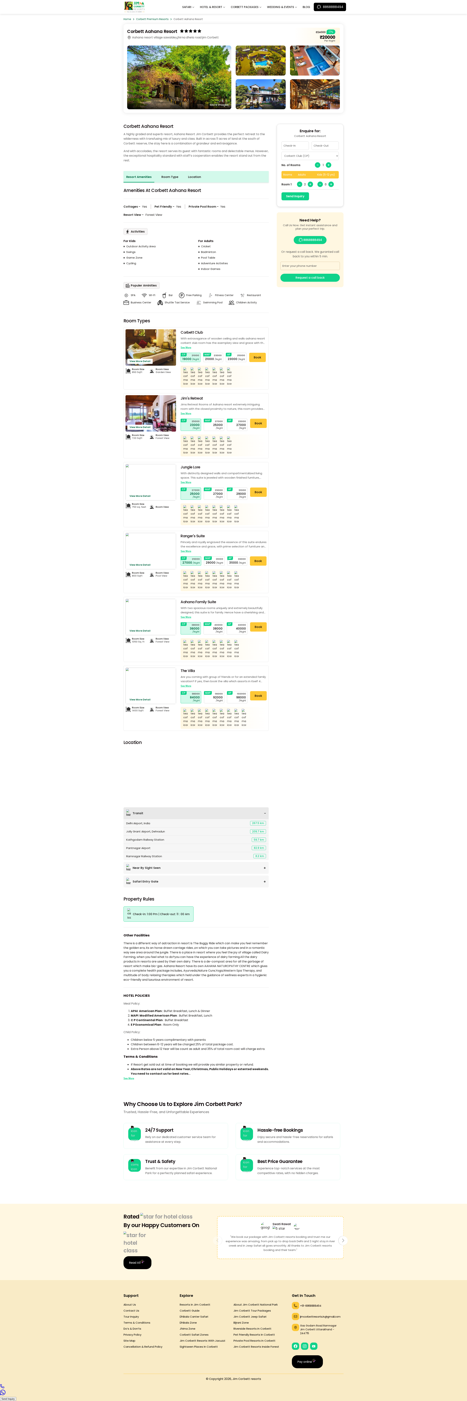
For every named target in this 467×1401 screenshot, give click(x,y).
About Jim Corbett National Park (256, 1304)
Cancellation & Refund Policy (142, 1347)
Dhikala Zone (188, 1323)
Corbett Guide (190, 1310)
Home (127, 19)
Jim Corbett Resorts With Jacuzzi (202, 1341)
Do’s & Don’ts (132, 1329)
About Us (129, 1304)
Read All (134, 1263)
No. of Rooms (290, 165)
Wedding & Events (280, 7)
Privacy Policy (132, 1335)
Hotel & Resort (211, 7)
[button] (343, 1240)
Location (194, 177)
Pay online (304, 1362)
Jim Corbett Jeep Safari (250, 1317)
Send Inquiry (295, 196)
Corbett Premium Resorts (152, 19)
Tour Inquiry (131, 1317)
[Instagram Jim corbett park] (304, 1346)
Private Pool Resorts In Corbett (254, 1341)
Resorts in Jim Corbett (195, 1304)
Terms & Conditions (136, 1323)
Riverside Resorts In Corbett (252, 1329)
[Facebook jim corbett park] (295, 1346)
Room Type (169, 177)
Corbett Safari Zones (194, 1335)
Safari (186, 7)
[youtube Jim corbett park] (313, 1346)
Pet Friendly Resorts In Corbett (254, 1335)
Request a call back (310, 278)
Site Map (129, 1341)
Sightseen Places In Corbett (199, 1347)
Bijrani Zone (241, 1323)
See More (186, 347)
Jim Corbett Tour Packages (252, 1310)
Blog (306, 7)
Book (257, 357)
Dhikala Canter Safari (194, 1317)
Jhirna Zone (187, 1329)
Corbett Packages (244, 7)
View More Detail (140, 361)
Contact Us (131, 1310)
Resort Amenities (139, 177)
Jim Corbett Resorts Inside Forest (256, 1347)
